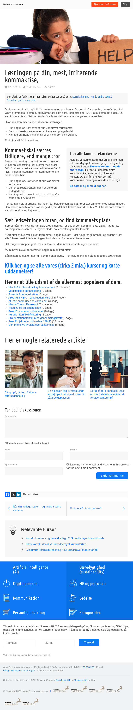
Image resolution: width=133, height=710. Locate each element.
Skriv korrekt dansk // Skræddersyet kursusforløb (56, 544)
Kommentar (11, 416)
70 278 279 (88, 667)
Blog (125, 4)
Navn (7, 449)
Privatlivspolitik (62, 680)
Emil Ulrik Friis (33, 87)
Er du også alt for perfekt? (86, 508)
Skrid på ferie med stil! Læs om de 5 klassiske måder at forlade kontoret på (107, 394)
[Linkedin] (18, 494)
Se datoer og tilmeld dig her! (88, 185)
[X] (13, 494)
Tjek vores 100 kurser (105, 4)
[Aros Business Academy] (13, 4)
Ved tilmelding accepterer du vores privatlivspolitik (26, 655)
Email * (73, 449)
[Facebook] (7, 494)
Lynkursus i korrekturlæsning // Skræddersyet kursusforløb (61, 549)
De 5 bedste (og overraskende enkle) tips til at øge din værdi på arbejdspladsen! (66, 394)
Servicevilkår (80, 680)
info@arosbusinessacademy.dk (19, 670)
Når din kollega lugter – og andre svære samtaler (37, 508)
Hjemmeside (11, 464)
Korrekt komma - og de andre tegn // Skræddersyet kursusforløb (65, 538)
